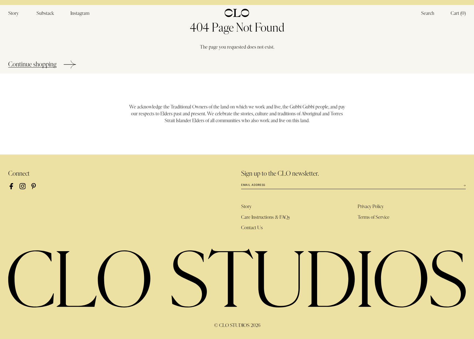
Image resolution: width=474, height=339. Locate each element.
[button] (458, 14)
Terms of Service (374, 217)
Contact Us (252, 227)
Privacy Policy (371, 206)
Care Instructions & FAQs (265, 217)
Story (246, 206)
